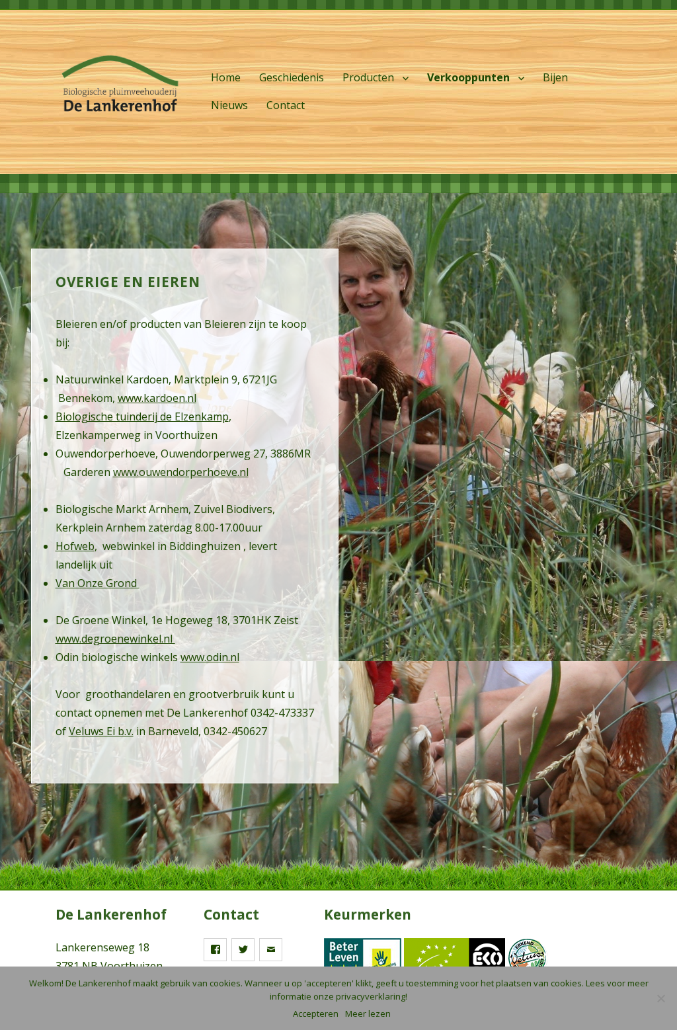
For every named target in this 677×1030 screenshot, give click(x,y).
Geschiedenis (291, 77)
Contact (285, 105)
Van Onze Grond (97, 583)
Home (226, 77)
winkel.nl (152, 638)
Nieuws (229, 105)
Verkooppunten (468, 77)
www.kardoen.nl (157, 398)
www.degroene (93, 638)
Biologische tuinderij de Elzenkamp (142, 416)
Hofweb (75, 546)
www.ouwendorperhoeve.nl (181, 472)
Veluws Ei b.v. (101, 731)
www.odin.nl (209, 657)
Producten (368, 77)
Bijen (555, 77)
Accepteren (315, 1013)
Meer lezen (368, 1013)
